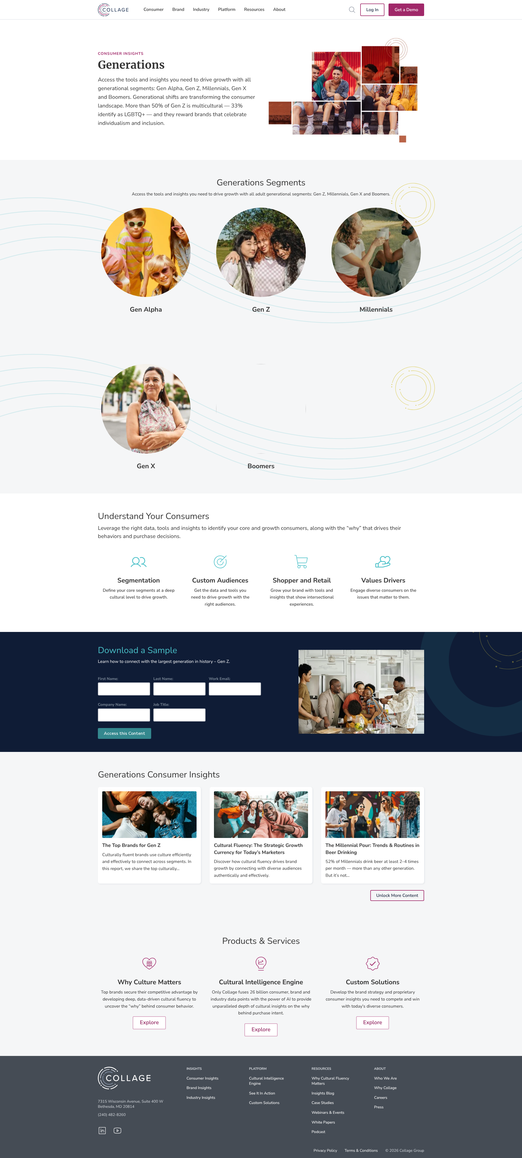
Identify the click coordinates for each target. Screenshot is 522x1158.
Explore (149, 1022)
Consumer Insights (203, 1078)
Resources (254, 9)
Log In (372, 10)
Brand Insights (199, 1087)
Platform (226, 9)
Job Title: (161, 704)
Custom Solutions (264, 1102)
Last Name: (163, 678)
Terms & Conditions (361, 1151)
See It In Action (262, 1093)
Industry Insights (201, 1097)
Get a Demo (406, 10)
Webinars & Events (328, 1112)
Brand (178, 9)
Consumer (154, 9)
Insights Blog (323, 1093)
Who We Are (385, 1078)
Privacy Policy (325, 1151)
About (279, 9)
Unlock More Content (397, 895)
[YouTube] (117, 1130)
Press (379, 1107)
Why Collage (385, 1087)
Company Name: (112, 704)
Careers (380, 1097)
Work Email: (219, 678)
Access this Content (124, 733)
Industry (201, 9)
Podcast (318, 1131)
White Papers (323, 1122)
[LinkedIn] (102, 1130)
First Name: (108, 678)
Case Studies (323, 1102)
